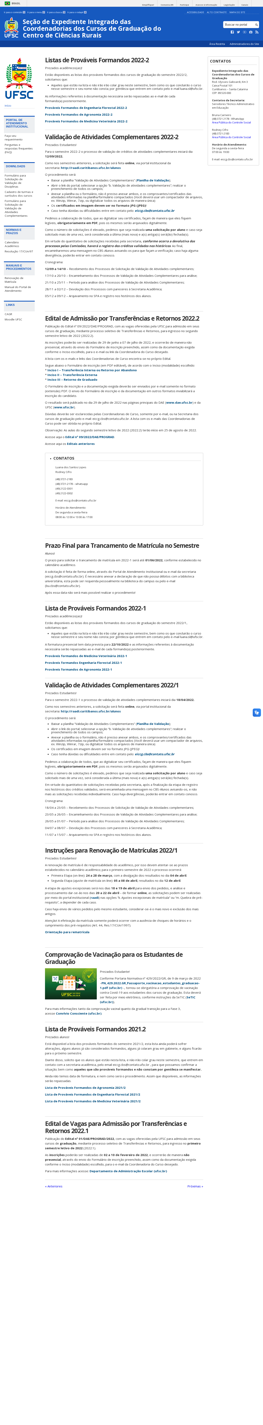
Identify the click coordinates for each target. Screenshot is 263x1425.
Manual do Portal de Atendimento (18, 289)
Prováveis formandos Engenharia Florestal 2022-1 (83, 663)
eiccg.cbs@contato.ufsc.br (154, 210)
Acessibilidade (195, 12)
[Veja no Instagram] (251, 32)
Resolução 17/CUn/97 (19, 251)
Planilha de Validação (153, 180)
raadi (95, 897)
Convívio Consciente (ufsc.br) (79, 1013)
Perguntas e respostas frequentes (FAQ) (19, 148)
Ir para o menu (35, 12)
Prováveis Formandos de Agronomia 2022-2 (78, 114)
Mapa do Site (237, 12)
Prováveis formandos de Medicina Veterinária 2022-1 (86, 656)
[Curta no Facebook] (232, 32)
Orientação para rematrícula (67, 932)
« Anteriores (53, 1186)
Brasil (16, 3)
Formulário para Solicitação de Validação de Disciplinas (15, 181)
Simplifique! (148, 4)
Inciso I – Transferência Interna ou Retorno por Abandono (92, 370)
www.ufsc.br (64, 407)
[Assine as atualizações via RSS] (257, 32)
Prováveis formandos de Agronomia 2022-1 (78, 669)
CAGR (8, 314)
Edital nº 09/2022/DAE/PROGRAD (89, 437)
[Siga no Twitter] (238, 32)
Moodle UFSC (13, 319)
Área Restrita (217, 44)
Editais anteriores (81, 444)
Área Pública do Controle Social (231, 122)
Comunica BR (167, 4)
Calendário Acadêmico (12, 244)
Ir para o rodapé (76, 12)
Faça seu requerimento (14, 137)
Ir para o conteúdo (14, 12)
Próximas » (195, 1186)
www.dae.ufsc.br (179, 402)
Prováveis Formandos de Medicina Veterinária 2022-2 (86, 121)
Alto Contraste (217, 12)
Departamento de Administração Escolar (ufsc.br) (128, 1171)
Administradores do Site (244, 44)
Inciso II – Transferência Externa (72, 375)
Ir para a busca (56, 12)
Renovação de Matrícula (14, 280)
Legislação (229, 4)
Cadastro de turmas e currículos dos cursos (19, 193)
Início (8, 105)
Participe (184, 4)
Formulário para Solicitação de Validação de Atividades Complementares (16, 208)
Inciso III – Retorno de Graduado (72, 379)
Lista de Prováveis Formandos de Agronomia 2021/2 (85, 1088)
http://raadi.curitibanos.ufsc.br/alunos (91, 168)
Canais (244, 4)
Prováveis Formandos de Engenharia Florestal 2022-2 (86, 108)
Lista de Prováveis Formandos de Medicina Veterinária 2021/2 (93, 1101)
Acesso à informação (206, 4)
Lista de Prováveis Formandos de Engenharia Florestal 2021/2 (92, 1094)
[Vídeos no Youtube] (244, 32)
